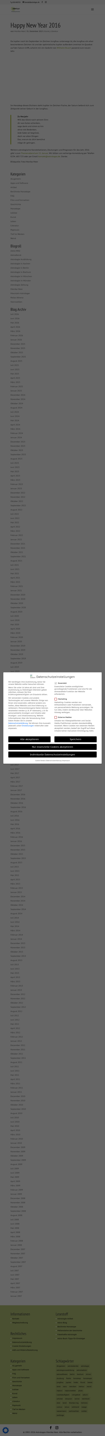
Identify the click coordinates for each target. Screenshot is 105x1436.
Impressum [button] (66, 760)
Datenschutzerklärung (18, 723)
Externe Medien (65, 717)
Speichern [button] (75, 739)
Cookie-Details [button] (40, 760)
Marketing (62, 699)
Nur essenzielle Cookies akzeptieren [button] (52, 746)
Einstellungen (28, 726)
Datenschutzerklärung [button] (53, 760)
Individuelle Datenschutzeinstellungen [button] (52, 754)
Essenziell (62, 683)
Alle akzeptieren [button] (29, 739)
